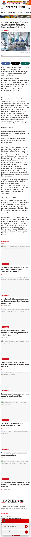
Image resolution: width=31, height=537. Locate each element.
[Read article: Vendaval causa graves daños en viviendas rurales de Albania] (15, 411)
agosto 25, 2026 (6, 305)
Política (20, 12)
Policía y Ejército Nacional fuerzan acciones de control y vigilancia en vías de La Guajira (14, 333)
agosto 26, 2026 (6, 274)
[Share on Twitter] (15, 63)
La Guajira (11, 12)
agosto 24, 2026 (6, 398)
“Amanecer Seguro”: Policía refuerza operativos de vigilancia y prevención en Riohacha (15, 364)
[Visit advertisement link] (15, 2)
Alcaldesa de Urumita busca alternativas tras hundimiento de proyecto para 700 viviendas (15, 484)
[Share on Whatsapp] (25, 63)
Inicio (3, 12)
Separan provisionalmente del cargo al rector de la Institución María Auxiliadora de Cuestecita (15, 133)
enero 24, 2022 (16, 30)
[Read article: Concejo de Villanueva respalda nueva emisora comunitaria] (15, 441)
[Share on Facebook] (6, 63)
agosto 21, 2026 (6, 489)
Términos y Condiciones (7, 517)
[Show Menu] (2, 7)
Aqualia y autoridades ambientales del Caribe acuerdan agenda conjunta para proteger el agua (13, 140)
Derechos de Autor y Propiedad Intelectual (11, 518)
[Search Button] (29, 7)
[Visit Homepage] (15, 7)
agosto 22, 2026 (6, 457)
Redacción (6, 30)
